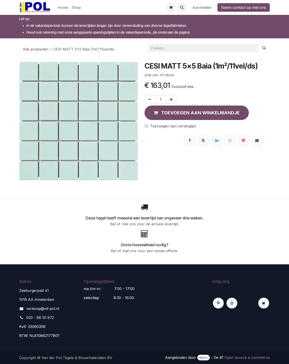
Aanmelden (202, 7)
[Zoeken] (264, 48)
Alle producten (35, 49)
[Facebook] (189, 140)
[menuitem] (63, 7)
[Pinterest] (243, 140)
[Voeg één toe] (171, 99)
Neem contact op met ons (243, 7)
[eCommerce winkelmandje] (170, 7)
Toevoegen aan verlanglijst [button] (173, 126)
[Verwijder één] (149, 99)
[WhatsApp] (230, 140)
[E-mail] (257, 140)
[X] (203, 140)
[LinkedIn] (216, 140)
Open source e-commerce (247, 357)
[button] (182, 7)
